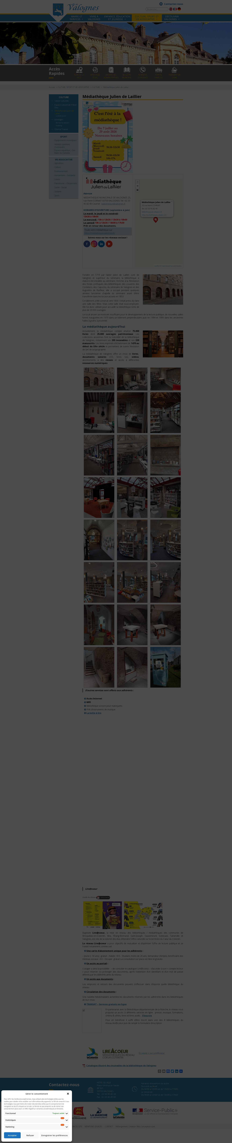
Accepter (12, 1135)
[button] (68, 1093)
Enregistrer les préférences (54, 1135)
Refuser (30, 1135)
